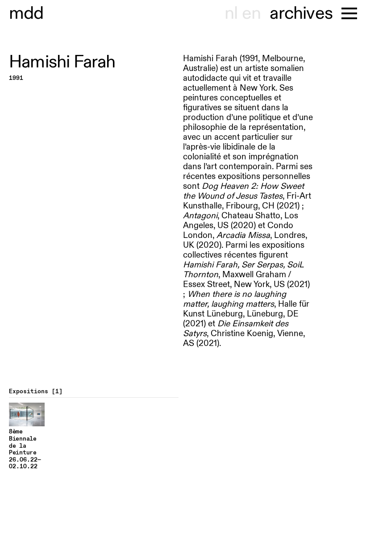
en (251, 13)
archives (301, 13)
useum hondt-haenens (26, 13)
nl (231, 13)
